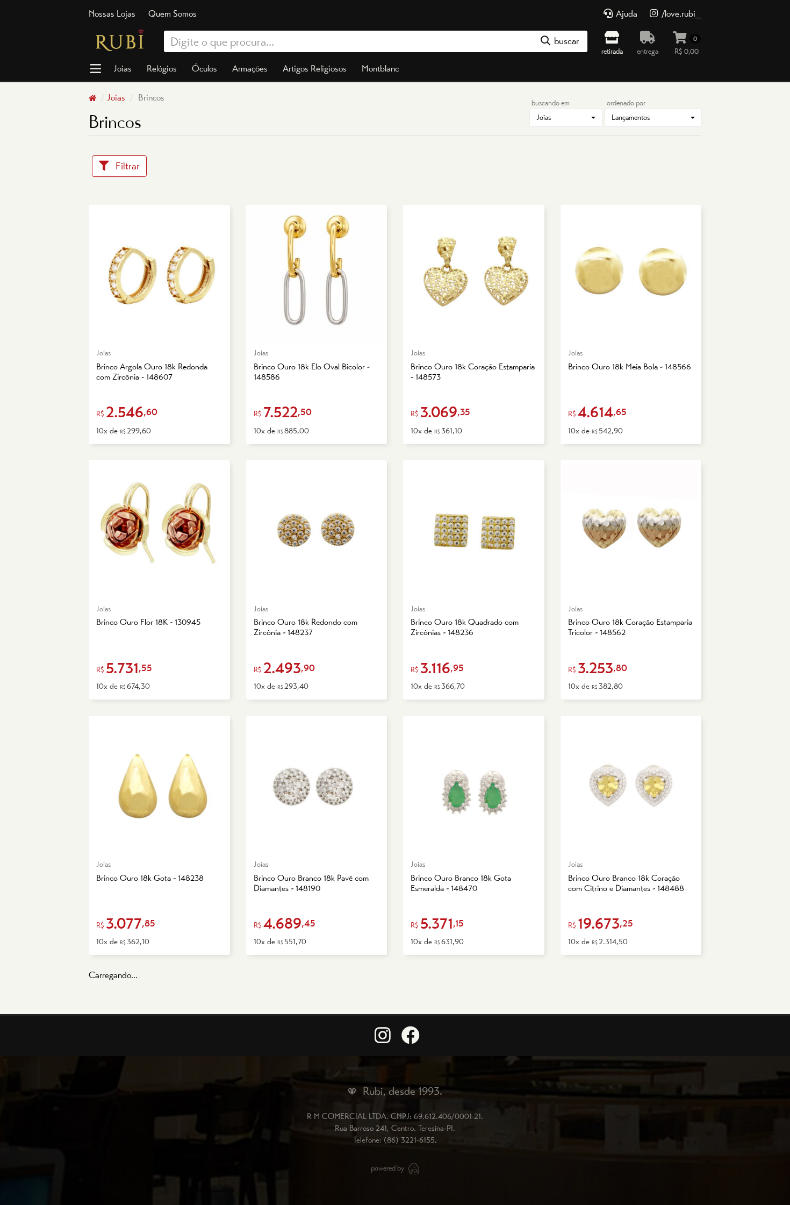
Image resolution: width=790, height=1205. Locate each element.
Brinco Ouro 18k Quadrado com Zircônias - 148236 (465, 627)
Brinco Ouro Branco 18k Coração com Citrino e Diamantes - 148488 (626, 883)
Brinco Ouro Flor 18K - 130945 (148, 622)
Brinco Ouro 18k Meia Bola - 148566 (629, 366)
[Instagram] (381, 1035)
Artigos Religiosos (315, 68)
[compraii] (414, 1167)
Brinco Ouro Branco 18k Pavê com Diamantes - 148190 (311, 883)
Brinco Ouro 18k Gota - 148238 (150, 878)
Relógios (162, 68)
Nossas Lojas (112, 13)
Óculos (204, 68)
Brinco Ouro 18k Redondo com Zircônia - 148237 (305, 627)
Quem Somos (172, 13)
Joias (122, 68)
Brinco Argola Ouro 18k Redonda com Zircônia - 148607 (151, 371)
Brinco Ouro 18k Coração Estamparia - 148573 (473, 371)
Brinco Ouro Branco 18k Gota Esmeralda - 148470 (461, 883)
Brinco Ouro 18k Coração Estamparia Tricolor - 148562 (630, 627)
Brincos (150, 97)
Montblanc (380, 68)
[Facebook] (409, 1035)
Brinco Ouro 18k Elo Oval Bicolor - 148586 (312, 371)
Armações (250, 68)
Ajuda (625, 13)
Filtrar (124, 166)
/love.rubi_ (680, 13)
